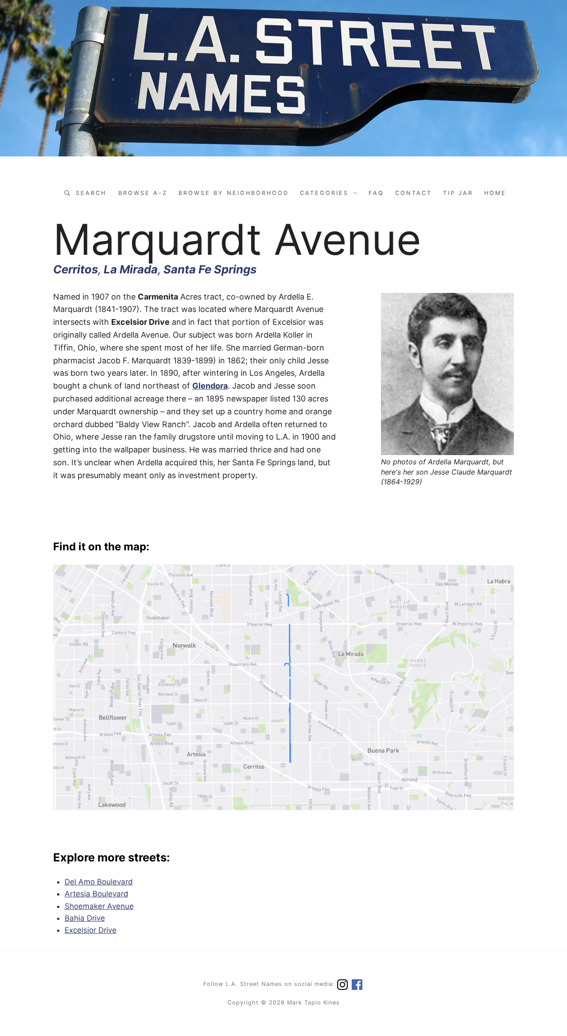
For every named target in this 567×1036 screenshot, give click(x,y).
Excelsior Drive (91, 930)
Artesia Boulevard (96, 893)
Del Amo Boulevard (99, 881)
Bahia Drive (85, 918)
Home (495, 193)
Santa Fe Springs (209, 269)
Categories (324, 193)
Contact (413, 193)
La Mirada (131, 269)
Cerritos (75, 269)
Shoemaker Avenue (99, 906)
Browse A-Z (142, 193)
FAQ (376, 193)
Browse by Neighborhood (234, 193)
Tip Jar (458, 193)
